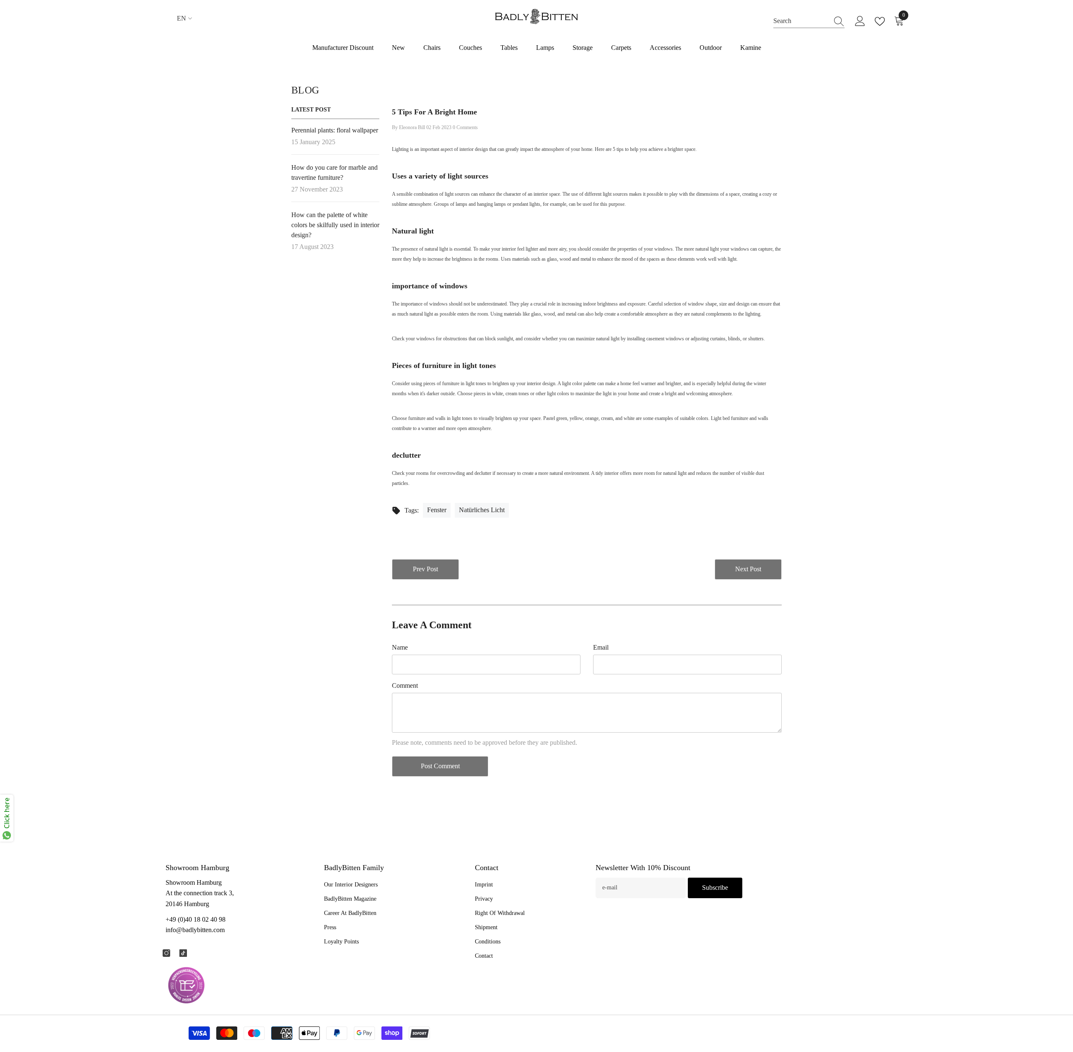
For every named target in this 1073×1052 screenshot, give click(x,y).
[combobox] (801, 20)
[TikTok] (183, 953)
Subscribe (715, 887)
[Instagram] (166, 953)
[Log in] (860, 21)
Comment (405, 685)
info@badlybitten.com (195, 929)
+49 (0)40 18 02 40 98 (195, 919)
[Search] (809, 21)
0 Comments (465, 127)
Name (400, 647)
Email (601, 647)
